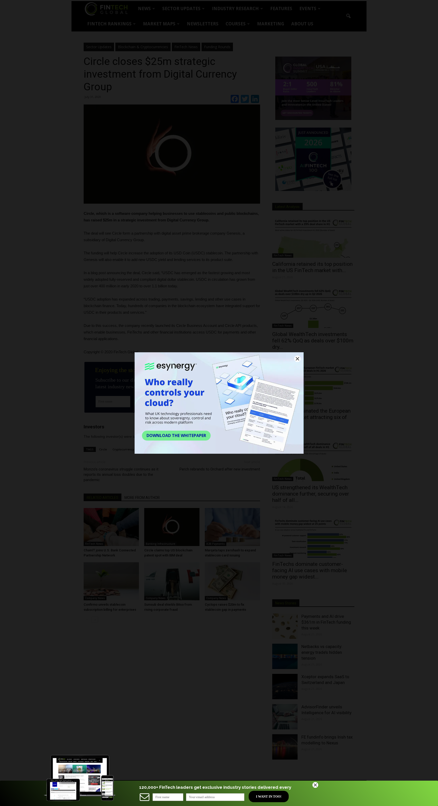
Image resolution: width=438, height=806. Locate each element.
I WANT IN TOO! (268, 796)
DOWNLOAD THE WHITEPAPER (176, 435)
